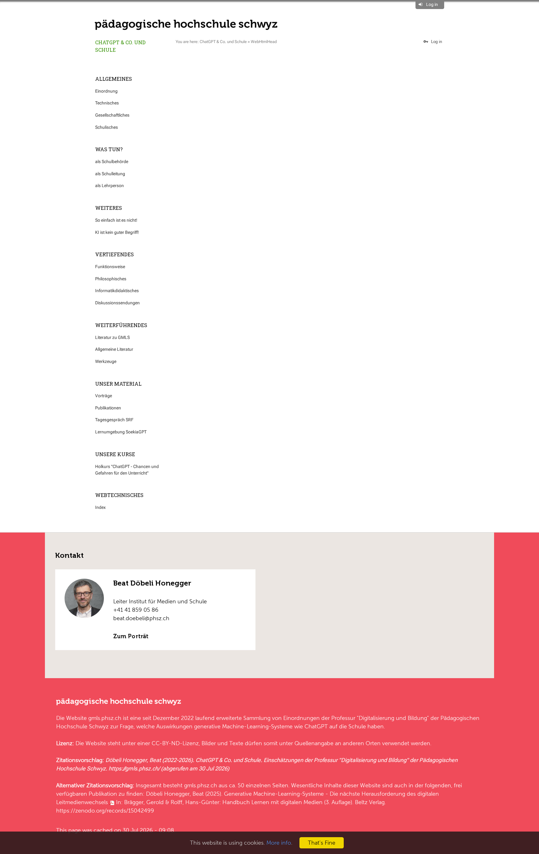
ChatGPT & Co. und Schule (120, 46)
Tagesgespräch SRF (114, 419)
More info (278, 842)
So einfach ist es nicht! (116, 220)
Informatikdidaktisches (117, 290)
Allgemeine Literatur (114, 349)
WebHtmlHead (264, 41)
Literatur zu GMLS (112, 337)
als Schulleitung (110, 173)
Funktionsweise (110, 266)
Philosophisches (110, 278)
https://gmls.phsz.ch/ (134, 768)
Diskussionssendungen (117, 302)
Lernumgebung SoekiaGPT (121, 431)
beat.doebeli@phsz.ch (141, 618)
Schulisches (106, 127)
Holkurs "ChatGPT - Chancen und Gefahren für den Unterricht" (127, 469)
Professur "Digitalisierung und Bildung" (380, 718)
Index (100, 507)
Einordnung (106, 91)
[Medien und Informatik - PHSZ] (186, 24)
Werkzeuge (105, 361)
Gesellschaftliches (112, 115)
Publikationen (108, 407)
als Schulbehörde (111, 161)
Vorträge (103, 395)
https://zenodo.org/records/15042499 (105, 810)
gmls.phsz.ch (104, 718)
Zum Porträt (130, 636)
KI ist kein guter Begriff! (117, 232)
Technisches (107, 102)
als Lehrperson (109, 185)
